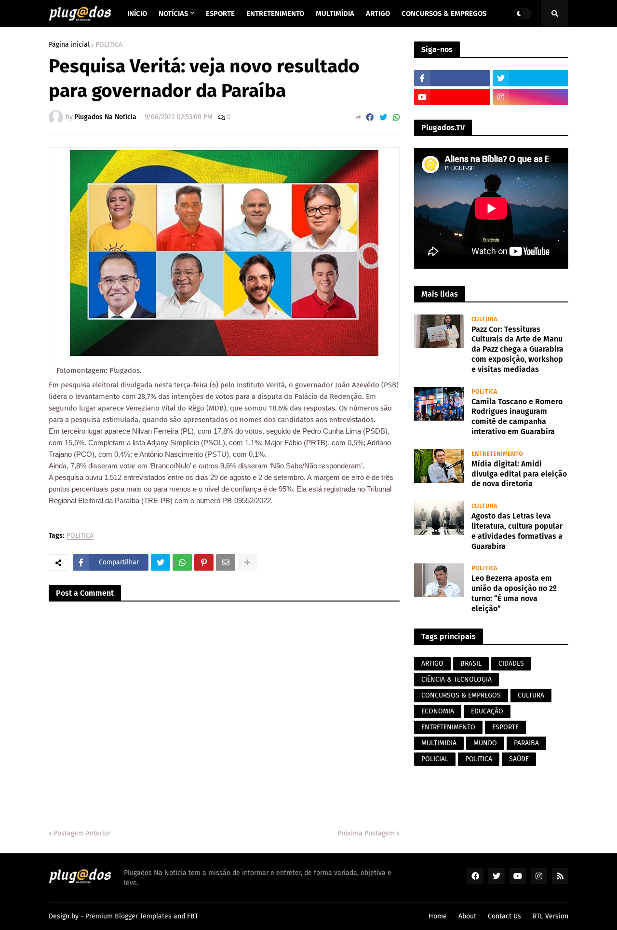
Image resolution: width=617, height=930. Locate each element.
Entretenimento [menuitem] (275, 13)
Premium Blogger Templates (128, 916)
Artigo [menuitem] (378, 13)
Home (438, 916)
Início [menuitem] (137, 13)
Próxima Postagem (366, 833)
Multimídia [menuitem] (335, 13)
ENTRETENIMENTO (448, 727)
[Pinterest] (204, 562)
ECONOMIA (437, 711)
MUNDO (485, 743)
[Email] (225, 562)
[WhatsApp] (396, 117)
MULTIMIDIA (438, 743)
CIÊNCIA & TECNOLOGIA (456, 679)
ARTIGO (432, 663)
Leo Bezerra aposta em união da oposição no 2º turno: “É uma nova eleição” (514, 593)
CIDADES (511, 663)
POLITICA (108, 44)
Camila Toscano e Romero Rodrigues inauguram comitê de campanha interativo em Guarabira (517, 416)
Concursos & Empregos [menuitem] (444, 13)
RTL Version (550, 916)
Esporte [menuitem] (220, 13)
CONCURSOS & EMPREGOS (461, 695)
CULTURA (531, 695)
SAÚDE (519, 759)
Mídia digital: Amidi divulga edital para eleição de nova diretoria (519, 474)
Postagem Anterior (82, 833)
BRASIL (471, 663)
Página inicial (69, 44)
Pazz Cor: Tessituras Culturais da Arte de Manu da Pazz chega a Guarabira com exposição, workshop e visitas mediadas (517, 349)
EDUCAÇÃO (487, 711)
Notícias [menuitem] (173, 13)
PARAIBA (526, 743)
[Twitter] (383, 117)
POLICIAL (434, 759)
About (467, 916)
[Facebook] (370, 117)
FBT (192, 916)
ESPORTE (505, 727)
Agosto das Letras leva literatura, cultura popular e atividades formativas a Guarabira (517, 530)
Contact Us (504, 916)
